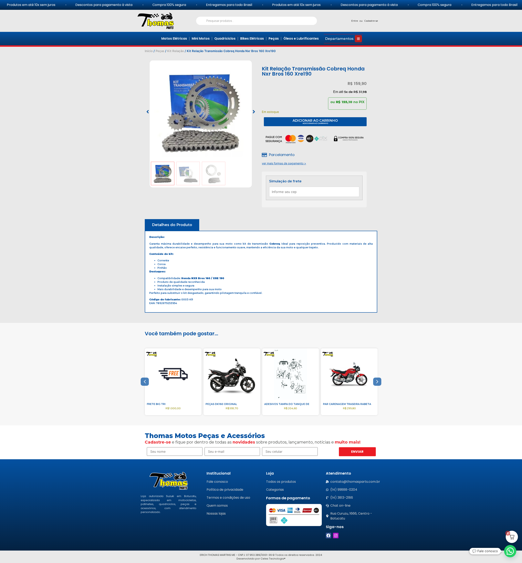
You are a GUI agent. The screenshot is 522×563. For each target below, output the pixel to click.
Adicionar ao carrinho (315, 121)
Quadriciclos (225, 38)
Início (149, 51)
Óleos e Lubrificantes (301, 38)
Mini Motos (201, 38)
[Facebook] (328, 535)
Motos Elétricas (174, 38)
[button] (147, 111)
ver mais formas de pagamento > (284, 163)
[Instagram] (335, 535)
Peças (274, 38)
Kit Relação (175, 51)
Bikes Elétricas (252, 38)
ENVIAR (357, 451)
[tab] (172, 225)
